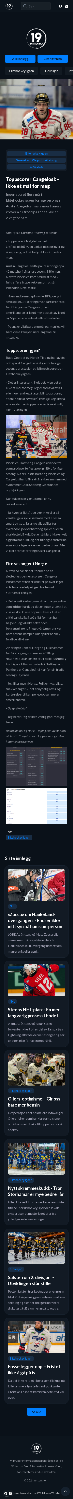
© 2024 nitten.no (35, 1480)
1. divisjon (51, 71)
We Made (56, 1493)
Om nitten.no (53, 59)
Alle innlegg (20, 59)
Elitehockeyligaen (21, 71)
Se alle (36, 1412)
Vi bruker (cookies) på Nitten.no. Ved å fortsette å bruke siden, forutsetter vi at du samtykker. (36, 1466)
